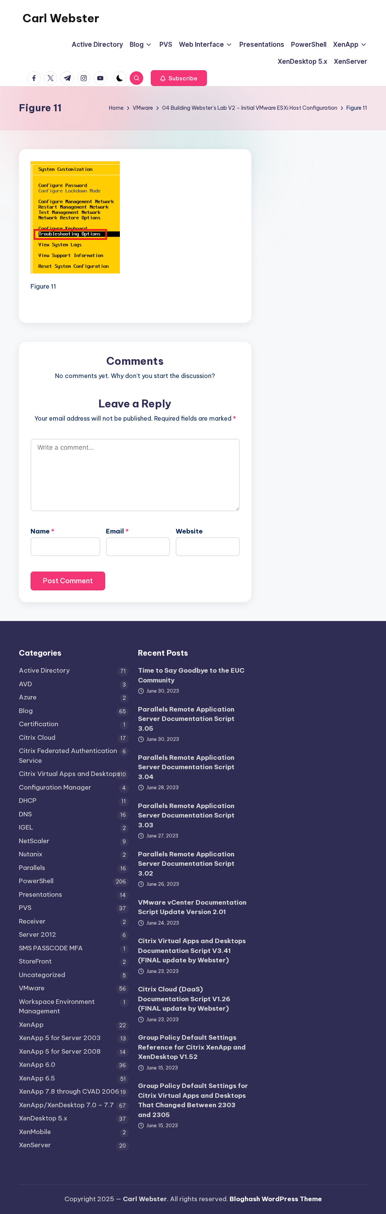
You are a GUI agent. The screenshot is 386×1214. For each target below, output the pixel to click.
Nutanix (31, 854)
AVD (25, 684)
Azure (28, 697)
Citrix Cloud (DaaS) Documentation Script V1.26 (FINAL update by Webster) (184, 999)
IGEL (26, 827)
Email (117, 531)
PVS (25, 908)
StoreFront (35, 961)
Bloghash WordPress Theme (276, 1199)
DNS (25, 814)
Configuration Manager (55, 787)
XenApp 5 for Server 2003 (60, 1038)
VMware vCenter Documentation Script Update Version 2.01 (192, 907)
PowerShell (36, 881)
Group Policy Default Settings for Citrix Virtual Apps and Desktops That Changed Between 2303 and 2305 (193, 1100)
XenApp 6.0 (37, 1064)
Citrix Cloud (37, 737)
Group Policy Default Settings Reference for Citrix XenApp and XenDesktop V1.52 (192, 1047)
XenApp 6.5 (37, 1078)
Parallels (32, 868)
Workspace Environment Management (57, 1006)
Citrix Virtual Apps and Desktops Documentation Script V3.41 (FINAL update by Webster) (192, 950)
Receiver (32, 921)
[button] (179, 78)
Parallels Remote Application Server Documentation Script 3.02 (186, 863)
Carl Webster (61, 18)
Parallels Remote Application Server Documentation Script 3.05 (186, 719)
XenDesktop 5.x (43, 1118)
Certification (38, 724)
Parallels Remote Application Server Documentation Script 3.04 (186, 767)
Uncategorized (42, 975)
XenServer (35, 1145)
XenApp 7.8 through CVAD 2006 (69, 1091)
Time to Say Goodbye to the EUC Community (191, 675)
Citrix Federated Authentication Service (68, 756)
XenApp (31, 1024)
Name (42, 531)
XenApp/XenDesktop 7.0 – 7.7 (66, 1105)
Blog (26, 711)
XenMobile (35, 1132)
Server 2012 (37, 934)
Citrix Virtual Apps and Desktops (69, 774)
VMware (31, 988)
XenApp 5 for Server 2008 (60, 1051)
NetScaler (34, 841)
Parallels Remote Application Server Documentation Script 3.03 (186, 815)
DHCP (28, 800)
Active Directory (44, 670)
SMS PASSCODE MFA (51, 948)
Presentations (40, 894)
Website (189, 531)
